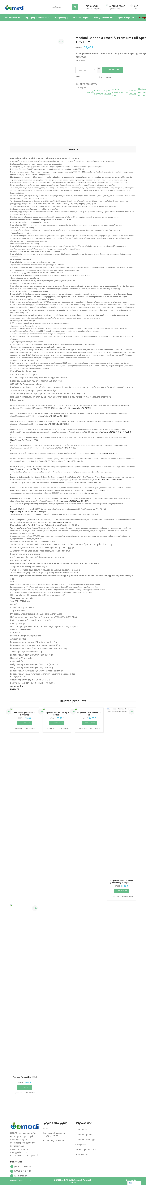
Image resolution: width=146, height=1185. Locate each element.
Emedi (62, 1180)
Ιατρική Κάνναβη (107, 92)
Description (73, 149)
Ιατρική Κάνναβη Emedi (116, 92)
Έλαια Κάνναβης (98, 92)
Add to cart (113, 70)
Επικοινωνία (82, 1154)
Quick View (18, 728)
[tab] (73, 149)
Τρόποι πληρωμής (84, 1134)
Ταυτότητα (81, 1129)
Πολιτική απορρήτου (86, 1149)
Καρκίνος (124, 92)
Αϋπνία (90, 92)
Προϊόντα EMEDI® (133, 92)
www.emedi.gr (16, 686)
